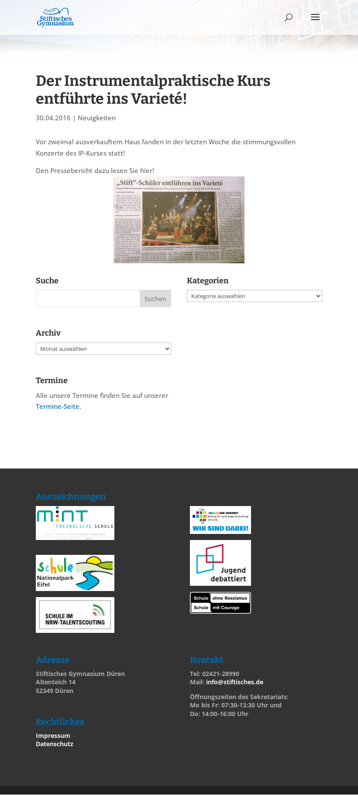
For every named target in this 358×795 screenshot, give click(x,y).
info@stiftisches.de (234, 682)
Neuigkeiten (97, 117)
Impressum (53, 735)
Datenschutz (54, 744)
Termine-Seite (57, 406)
